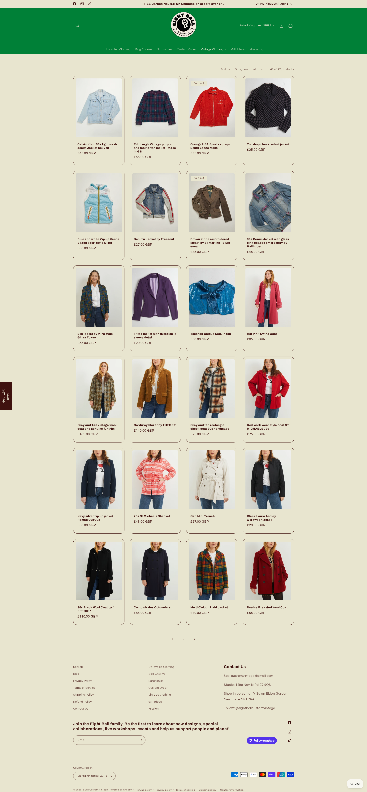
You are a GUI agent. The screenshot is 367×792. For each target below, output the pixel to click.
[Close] (230, 363)
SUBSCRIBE (183, 413)
